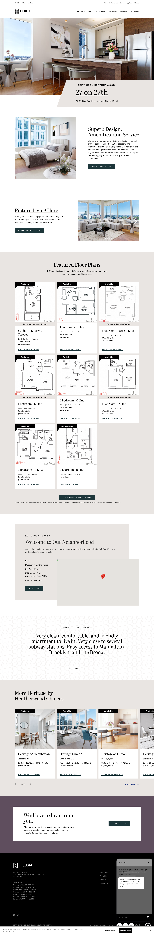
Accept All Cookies (125, 930)
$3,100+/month (24, 345)
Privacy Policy (114, 925)
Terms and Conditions (98, 925)
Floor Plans (104, 872)
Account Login (134, 3)
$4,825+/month (24, 766)
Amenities (103, 876)
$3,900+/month (107, 341)
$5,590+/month (65, 410)
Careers (122, 3)
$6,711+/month (24, 480)
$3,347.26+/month (67, 766)
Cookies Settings (110, 930)
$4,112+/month (65, 337)
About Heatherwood (111, 3)
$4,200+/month (107, 414)
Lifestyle (103, 880)
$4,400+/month (107, 766)
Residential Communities (24, 3)
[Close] (150, 930)
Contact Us (104, 884)
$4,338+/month (24, 414)
